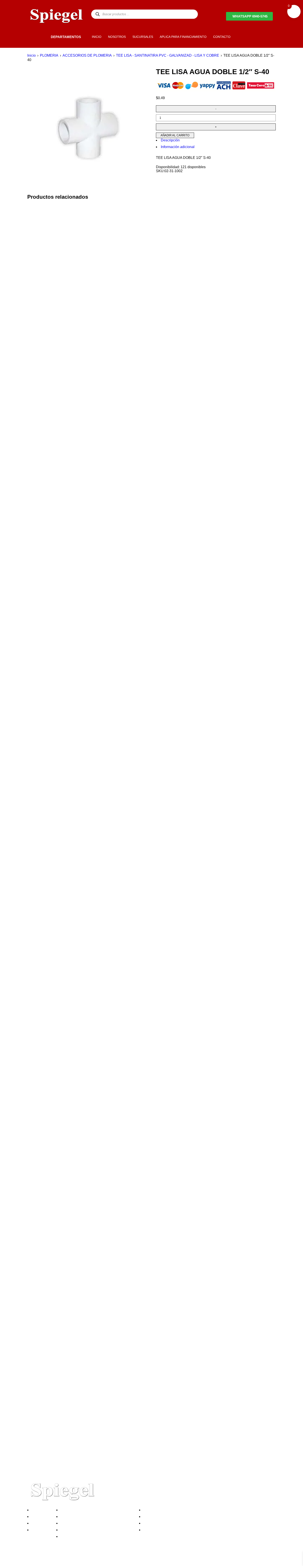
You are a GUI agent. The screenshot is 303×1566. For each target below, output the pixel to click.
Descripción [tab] (170, 140)
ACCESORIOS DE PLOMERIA (87, 55)
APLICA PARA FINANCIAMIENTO (183, 37)
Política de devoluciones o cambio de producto (98, 1516)
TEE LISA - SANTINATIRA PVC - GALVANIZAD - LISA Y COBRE (167, 55)
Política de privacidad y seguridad (87, 1510)
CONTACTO (221, 37)
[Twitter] (44, 1559)
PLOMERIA (49, 55)
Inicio (31, 55)
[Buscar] (97, 14)
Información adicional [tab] (178, 147)
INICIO (96, 37)
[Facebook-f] (32, 1559)
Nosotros (39, 1510)
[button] (43, 37)
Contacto (39, 1530)
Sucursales (41, 1516)
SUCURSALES (142, 37)
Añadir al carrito (175, 135)
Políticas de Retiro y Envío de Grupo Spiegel (96, 1523)
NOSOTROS (117, 37)
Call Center (70, 1536)
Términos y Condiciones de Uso (86, 1530)
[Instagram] (56, 1559)
